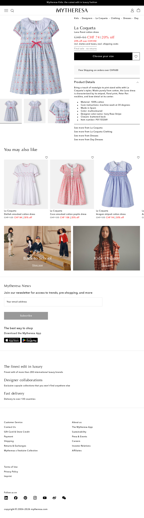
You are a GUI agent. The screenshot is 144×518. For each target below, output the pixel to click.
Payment (8, 437)
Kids (76, 18)
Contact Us (10, 427)
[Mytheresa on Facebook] (16, 498)
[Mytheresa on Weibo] (54, 498)
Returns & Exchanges (15, 446)
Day (136, 18)
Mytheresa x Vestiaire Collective (21, 451)
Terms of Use (11, 467)
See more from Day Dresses (88, 140)
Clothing (115, 18)
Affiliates (76, 451)
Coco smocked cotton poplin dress (68, 214)
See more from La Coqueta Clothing (93, 132)
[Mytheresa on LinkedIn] (6, 498)
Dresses (127, 18)
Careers (76, 441)
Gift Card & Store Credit (17, 432)
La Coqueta (102, 18)
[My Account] (132, 10)
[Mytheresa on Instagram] (35, 498)
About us (76, 422)
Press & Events (79, 437)
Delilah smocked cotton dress (19, 214)
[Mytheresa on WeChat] (64, 498)
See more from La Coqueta (88, 128)
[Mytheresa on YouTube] (45, 498)
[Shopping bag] (138, 10)
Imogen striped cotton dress (111, 214)
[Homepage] (72, 10)
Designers (87, 18)
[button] (103, 56)
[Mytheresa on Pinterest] (25, 498)
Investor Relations (81, 446)
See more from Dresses (86, 136)
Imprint (8, 476)
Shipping (9, 441)
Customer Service (13, 422)
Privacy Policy (11, 472)
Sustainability (79, 432)
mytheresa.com (39, 509)
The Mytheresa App (82, 427)
